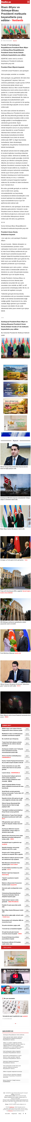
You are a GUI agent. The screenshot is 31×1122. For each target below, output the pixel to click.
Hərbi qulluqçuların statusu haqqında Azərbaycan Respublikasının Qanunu (12, 1052)
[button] (27, 1012)
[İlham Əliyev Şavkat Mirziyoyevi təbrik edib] (15, 516)
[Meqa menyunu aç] (28, 2)
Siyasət (15, 40)
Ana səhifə (7, 1113)
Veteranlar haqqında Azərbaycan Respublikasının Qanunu (11, 1062)
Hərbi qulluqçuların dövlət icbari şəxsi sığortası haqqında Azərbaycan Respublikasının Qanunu (12, 1067)
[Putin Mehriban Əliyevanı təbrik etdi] (15, 640)
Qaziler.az (11, 1107)
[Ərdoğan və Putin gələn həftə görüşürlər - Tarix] (15, 547)
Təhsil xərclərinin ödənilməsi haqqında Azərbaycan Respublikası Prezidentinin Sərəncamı (12, 1076)
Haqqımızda (14, 1113)
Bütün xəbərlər (7, 947)
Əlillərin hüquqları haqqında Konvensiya (12, 1071)
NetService (10, 1110)
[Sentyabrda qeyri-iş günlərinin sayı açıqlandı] (15, 1007)
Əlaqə (20, 1113)
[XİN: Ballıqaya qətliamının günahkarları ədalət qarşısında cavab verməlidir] (15, 609)
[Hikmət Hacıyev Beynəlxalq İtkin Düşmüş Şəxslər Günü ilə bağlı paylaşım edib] (15, 454)
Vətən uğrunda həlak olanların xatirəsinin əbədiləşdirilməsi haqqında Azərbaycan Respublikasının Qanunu (13, 1038)
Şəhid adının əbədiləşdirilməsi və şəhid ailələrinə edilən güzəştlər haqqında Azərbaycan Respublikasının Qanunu (12, 1057)
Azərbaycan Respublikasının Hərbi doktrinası (13, 1034)
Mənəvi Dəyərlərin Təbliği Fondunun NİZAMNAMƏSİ (11, 1081)
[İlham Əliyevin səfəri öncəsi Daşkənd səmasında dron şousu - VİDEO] (15, 702)
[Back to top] (27, 1118)
